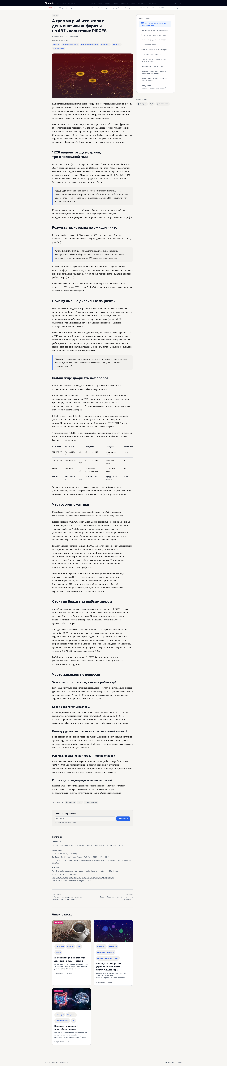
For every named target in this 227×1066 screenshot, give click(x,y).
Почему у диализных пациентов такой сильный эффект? (154, 73)
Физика (100, 3)
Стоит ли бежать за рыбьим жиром (153, 50)
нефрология (105, 44)
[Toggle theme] (175, 3)
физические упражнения (105, 952)
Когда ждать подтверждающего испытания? (154, 87)
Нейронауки (124, 3)
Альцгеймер (113, 946)
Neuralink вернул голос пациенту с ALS (109, 8)
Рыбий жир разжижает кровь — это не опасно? (154, 80)
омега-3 (56, 44)
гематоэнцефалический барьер (107, 958)
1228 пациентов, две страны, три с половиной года (153, 24)
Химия (133, 3)
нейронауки (60, 946)
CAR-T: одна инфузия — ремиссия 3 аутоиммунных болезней (75, 8)
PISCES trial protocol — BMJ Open (64, 874)
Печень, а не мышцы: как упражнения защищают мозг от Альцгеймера (108, 966)
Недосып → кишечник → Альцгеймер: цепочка (66, 1027)
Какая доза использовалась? (153, 66)
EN (180, 3)
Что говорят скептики (148, 45)
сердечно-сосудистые (70, 44)
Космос (107, 3)
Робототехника (153, 3)
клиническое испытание (89, 44)
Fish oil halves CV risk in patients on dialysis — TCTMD (72, 881)
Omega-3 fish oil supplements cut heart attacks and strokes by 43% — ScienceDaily (83, 877)
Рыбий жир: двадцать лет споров (153, 40)
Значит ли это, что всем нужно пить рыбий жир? (153, 60)
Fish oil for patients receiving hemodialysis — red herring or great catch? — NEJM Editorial (85, 871)
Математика (141, 3)
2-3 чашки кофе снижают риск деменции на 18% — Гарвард (69, 959)
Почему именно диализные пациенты (154, 35)
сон (73, 1020)
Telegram (71, 802)
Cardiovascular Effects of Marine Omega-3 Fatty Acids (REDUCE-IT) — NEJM (80, 857)
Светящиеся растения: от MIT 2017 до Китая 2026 (139, 8)
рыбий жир (116, 44)
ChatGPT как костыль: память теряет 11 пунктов (172, 8)
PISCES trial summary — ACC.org (64, 854)
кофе (79, 946)
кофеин (58, 952)
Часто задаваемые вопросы (151, 54)
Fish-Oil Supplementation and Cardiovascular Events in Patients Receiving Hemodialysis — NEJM (87, 845)
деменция (70, 946)
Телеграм (171, 1062)
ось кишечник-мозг (62, 1020)
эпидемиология (58, 48)
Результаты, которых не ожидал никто (154, 30)
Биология (115, 3)
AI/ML (93, 3)
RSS (180, 1062)
